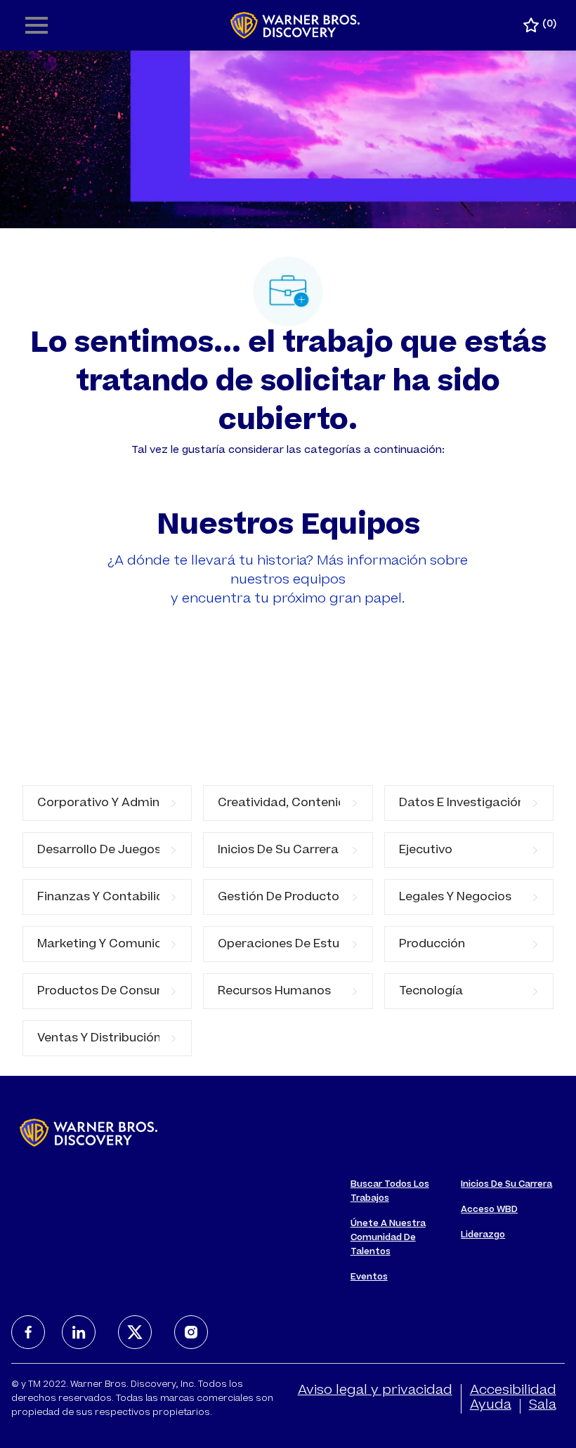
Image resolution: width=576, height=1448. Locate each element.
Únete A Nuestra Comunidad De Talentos (388, 1238)
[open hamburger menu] (36, 25)
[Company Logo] (295, 26)
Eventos (369, 1277)
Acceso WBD (489, 1210)
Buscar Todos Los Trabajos (390, 1191)
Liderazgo (483, 1235)
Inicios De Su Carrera (506, 1184)
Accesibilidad (513, 1391)
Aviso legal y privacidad (375, 1391)
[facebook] (28, 1332)
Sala (542, 1406)
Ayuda (490, 1406)
